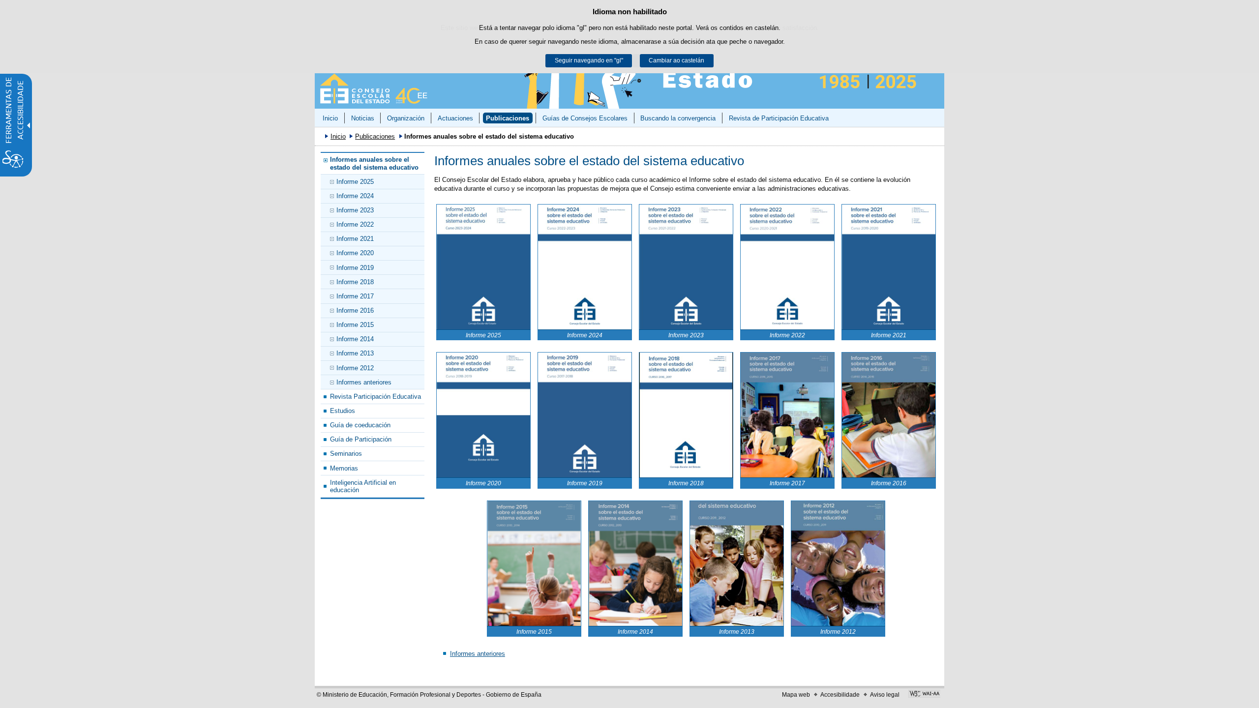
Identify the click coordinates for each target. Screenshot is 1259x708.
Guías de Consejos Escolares (585, 118)
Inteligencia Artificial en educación (363, 486)
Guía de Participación (360, 439)
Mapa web (796, 694)
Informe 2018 (355, 282)
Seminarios (346, 453)
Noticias (362, 118)
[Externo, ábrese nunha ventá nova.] (924, 695)
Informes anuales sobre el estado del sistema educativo (374, 163)
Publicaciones (507, 118)
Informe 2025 (355, 181)
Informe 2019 (355, 267)
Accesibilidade (840, 694)
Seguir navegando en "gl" (589, 60)
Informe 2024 (355, 196)
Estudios (342, 410)
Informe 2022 (355, 224)
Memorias (344, 468)
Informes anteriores (363, 382)
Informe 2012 (355, 368)
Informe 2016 (355, 310)
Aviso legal (884, 694)
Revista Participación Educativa (375, 396)
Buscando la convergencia (678, 118)
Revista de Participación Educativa (779, 118)
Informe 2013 (355, 353)
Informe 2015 (355, 324)
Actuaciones (455, 118)
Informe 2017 (355, 296)
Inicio (330, 118)
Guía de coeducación (360, 425)
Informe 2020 (355, 253)
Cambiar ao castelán (676, 60)
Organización (405, 118)
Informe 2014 (355, 339)
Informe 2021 (355, 238)
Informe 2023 (355, 210)
